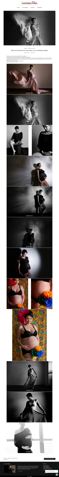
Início (18, 7)
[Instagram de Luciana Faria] (44, 470)
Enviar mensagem (46, 466)
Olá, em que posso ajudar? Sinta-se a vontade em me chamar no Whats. (50, 471)
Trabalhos (39, 7)
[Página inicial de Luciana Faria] (29, 3)
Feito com (29, 476)
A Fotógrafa (25, 7)
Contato (33, 7)
